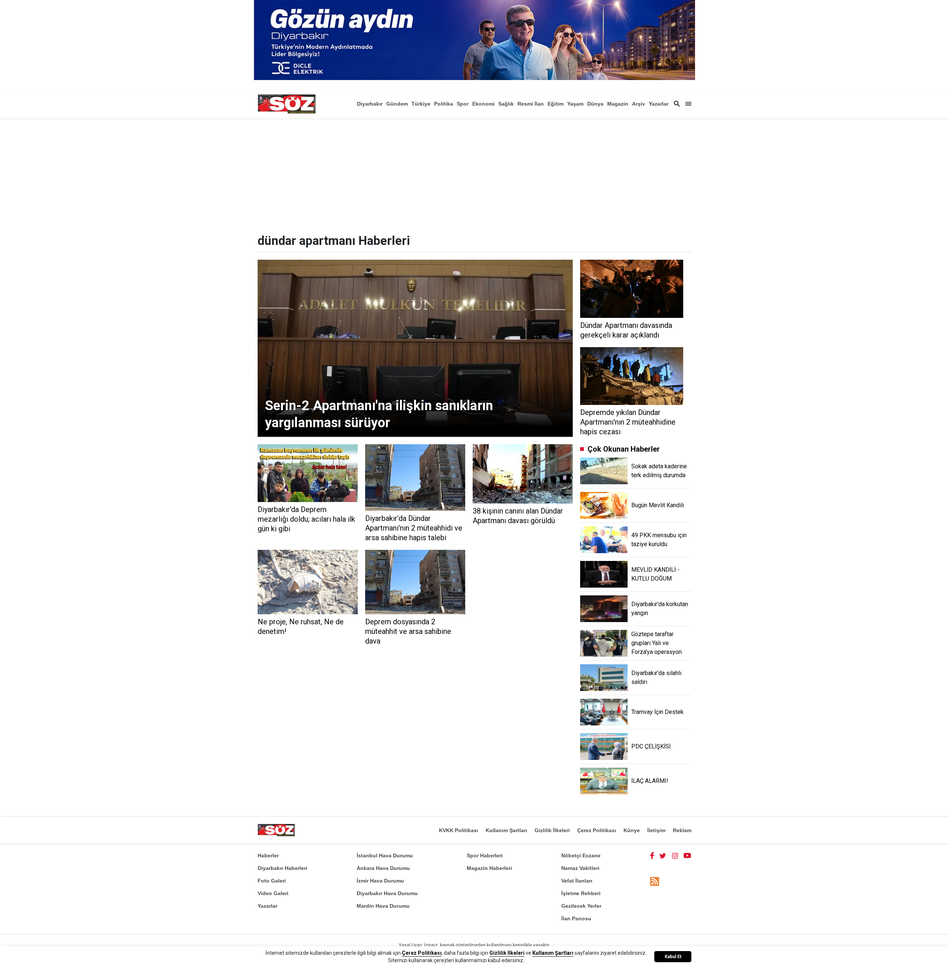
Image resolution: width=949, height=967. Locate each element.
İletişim (656, 830)
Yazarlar (658, 104)
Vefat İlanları (576, 881)
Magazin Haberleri (489, 868)
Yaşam (575, 104)
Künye (632, 830)
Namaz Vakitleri (580, 868)
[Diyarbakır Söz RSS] (654, 881)
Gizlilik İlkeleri (552, 830)
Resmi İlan (531, 104)
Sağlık (506, 104)
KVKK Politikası (458, 830)
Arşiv (638, 104)
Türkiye (420, 104)
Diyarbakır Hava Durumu (387, 893)
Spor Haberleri (485, 855)
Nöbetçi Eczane (581, 855)
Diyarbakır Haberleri (282, 868)
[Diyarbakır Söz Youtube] (687, 855)
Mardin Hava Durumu (383, 906)
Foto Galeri (272, 881)
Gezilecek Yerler (581, 906)
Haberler (268, 855)
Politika (443, 104)
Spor (463, 104)
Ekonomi (483, 104)
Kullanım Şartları (506, 830)
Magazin (617, 104)
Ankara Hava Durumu (383, 868)
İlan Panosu (576, 918)
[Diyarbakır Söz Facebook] (652, 855)
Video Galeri (273, 893)
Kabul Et (673, 956)
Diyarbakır (370, 104)
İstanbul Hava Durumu (385, 855)
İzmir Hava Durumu (380, 881)
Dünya (595, 104)
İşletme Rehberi (581, 893)
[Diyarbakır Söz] (286, 103)
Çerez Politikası (596, 830)
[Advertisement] (474, 174)
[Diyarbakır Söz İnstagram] (675, 855)
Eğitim (555, 104)
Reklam (682, 830)
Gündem (397, 104)
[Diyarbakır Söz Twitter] (662, 855)
